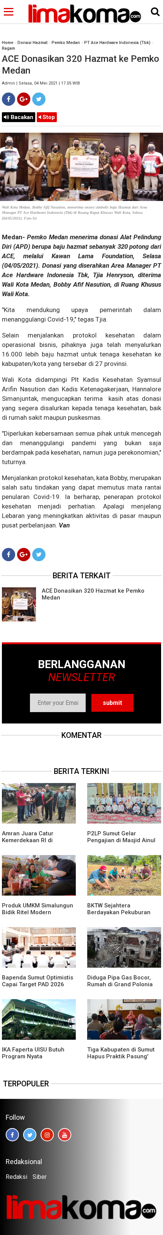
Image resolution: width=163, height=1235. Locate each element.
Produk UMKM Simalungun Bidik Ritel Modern (37, 909)
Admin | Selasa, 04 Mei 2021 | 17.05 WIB (41, 83)
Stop (48, 117)
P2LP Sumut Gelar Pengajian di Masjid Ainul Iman (121, 840)
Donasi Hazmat (32, 42)
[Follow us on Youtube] (64, 1134)
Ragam (8, 48)
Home (7, 42)
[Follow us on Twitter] (29, 1134)
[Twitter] (38, 99)
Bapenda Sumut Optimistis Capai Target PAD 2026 (37, 981)
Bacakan (21, 117)
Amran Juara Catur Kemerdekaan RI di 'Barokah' (27, 840)
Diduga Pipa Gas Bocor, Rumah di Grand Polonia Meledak (120, 984)
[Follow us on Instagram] (47, 1134)
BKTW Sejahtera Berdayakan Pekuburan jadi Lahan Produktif (118, 912)
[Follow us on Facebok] (12, 1134)
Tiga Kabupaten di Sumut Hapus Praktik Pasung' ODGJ (121, 1056)
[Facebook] (8, 99)
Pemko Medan (66, 42)
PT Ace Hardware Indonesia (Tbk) (117, 42)
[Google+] (23, 99)
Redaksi (16, 1176)
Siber (40, 1176)
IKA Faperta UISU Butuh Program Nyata (33, 1053)
